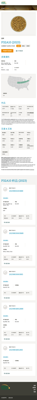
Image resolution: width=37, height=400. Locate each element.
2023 (18, 46)
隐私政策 (11, 397)
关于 (35, 389)
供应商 (34, 387)
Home (2, 8)
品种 (35, 385)
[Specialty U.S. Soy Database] (4, 2)
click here (32, 169)
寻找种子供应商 (7, 50)
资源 (35, 391)
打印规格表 (20, 50)
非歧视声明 (3, 397)
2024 (23, 46)
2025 (28, 46)
